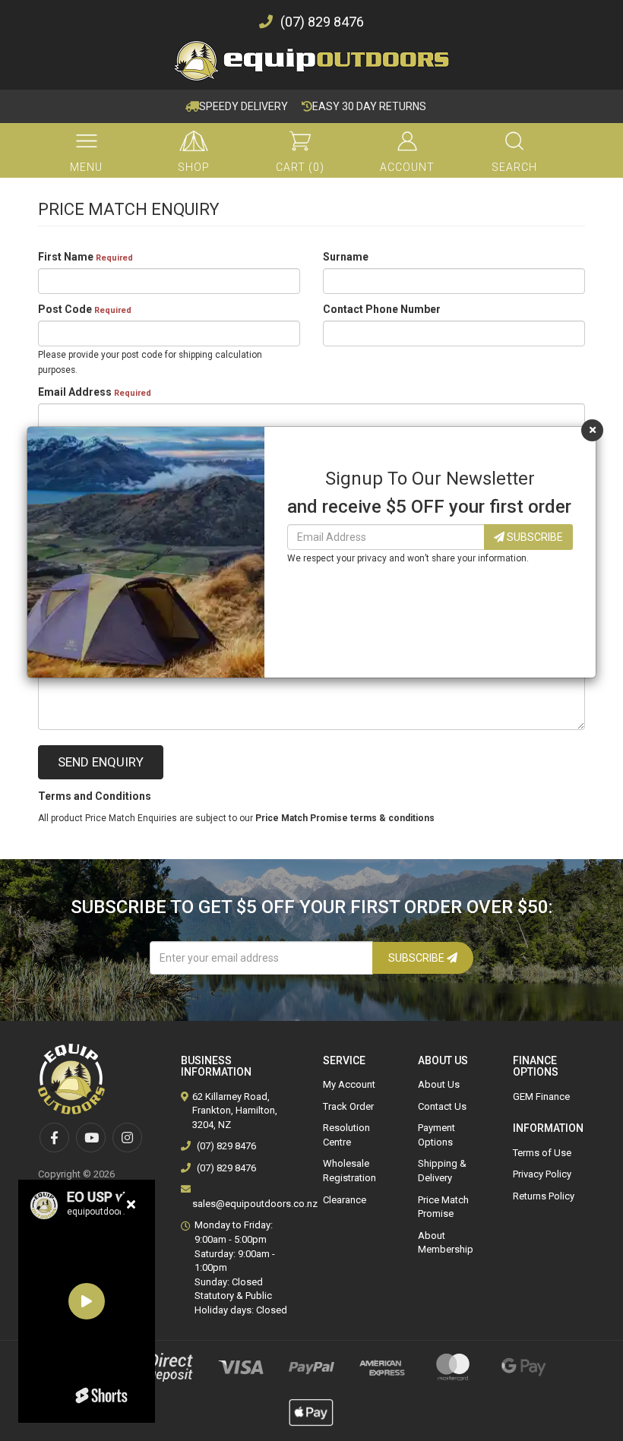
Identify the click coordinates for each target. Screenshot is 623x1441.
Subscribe (533, 537)
